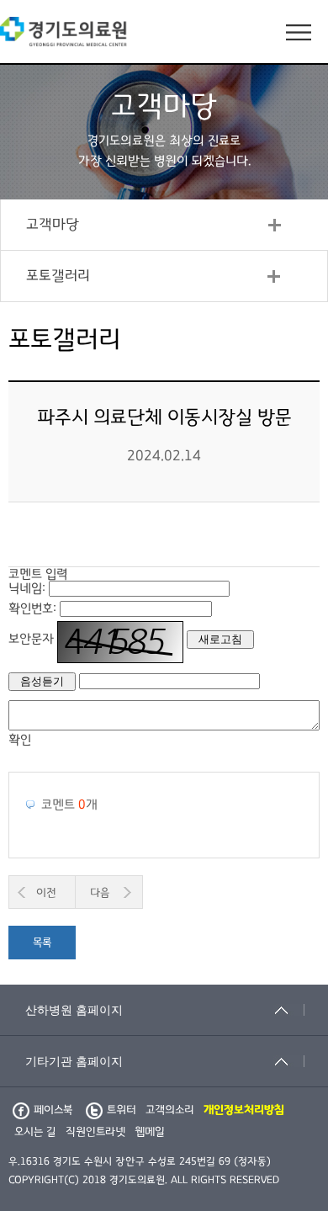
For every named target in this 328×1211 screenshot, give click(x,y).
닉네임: (26, 588)
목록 (42, 942)
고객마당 (52, 224)
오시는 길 (35, 1132)
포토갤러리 (58, 276)
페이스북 (53, 1110)
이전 (46, 893)
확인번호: (32, 608)
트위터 (121, 1110)
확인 (19, 739)
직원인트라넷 (95, 1132)
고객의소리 (169, 1110)
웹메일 (150, 1132)
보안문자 (31, 638)
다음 (99, 893)
